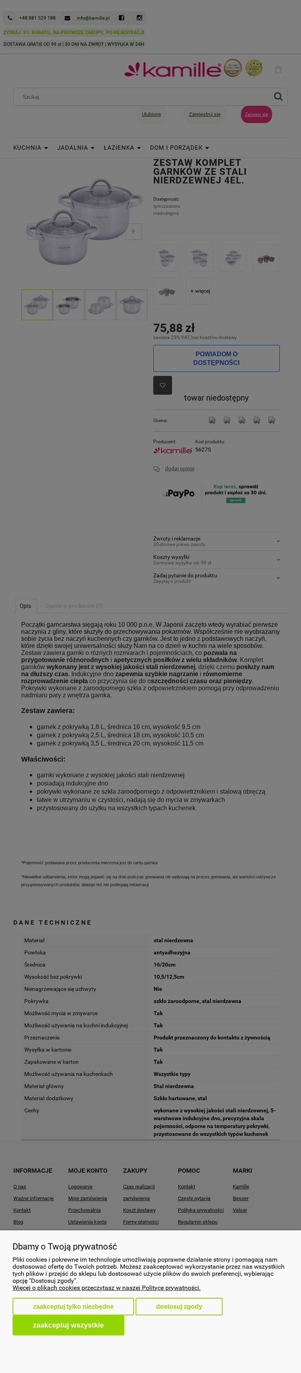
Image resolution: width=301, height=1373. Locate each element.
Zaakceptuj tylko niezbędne (73, 1306)
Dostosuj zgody (179, 1306)
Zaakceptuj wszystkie (68, 1325)
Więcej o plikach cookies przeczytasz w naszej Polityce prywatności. (107, 1287)
